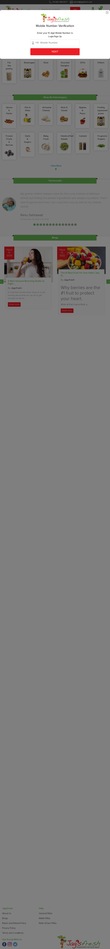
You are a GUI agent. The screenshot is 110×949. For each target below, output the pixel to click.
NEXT (55, 51)
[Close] (107, 12)
